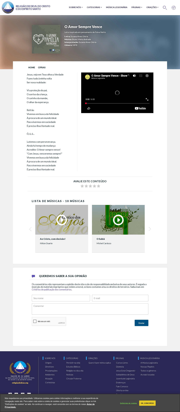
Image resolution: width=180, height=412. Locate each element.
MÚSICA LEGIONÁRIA (116, 7)
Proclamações (51, 370)
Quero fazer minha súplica (100, 363)
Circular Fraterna (73, 378)
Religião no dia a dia (74, 370)
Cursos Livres (122, 363)
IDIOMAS (173, 7)
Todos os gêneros (148, 370)
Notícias (69, 374)
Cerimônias (50, 382)
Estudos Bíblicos (73, 366)
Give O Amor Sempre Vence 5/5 (98, 186)
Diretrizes (49, 366)
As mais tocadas (148, 374)
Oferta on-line (122, 390)
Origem (48, 363)
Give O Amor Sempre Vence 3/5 (90, 186)
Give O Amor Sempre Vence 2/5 (86, 186)
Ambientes (50, 374)
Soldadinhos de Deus (125, 374)
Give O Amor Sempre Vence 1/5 (82, 186)
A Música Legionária (149, 363)
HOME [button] (31, 67)
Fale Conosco (122, 386)
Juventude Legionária (125, 378)
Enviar (141, 323)
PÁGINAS (136, 7)
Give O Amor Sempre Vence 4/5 (94, 186)
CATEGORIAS (94, 7)
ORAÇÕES (151, 7)
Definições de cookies (128, 403)
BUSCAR (165, 7)
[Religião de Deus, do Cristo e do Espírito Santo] (20, 372)
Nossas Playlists (147, 366)
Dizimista (120, 366)
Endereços (121, 382)
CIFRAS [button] (41, 67)
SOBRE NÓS (75, 7)
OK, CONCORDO (147, 403)
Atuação (49, 378)
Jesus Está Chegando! (125, 370)
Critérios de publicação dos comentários (51, 289)
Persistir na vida (73, 363)
